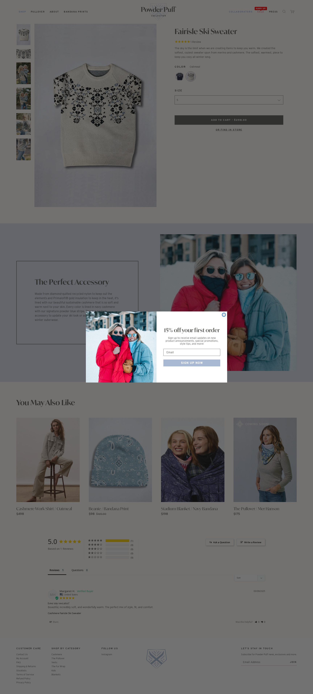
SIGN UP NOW (192, 363)
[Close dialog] (224, 315)
